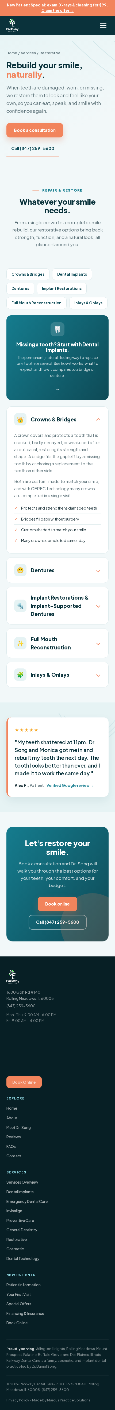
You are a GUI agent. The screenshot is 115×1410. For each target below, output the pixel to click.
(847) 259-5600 (21, 1005)
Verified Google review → (70, 785)
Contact (13, 1155)
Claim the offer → (57, 10)
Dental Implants (72, 274)
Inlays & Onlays (88, 303)
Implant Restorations (62, 288)
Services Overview (22, 1182)
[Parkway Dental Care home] (12, 25)
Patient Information (23, 1284)
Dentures (20, 288)
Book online (57, 903)
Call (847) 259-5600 (32, 148)
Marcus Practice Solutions (68, 1400)
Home (11, 53)
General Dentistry (21, 1229)
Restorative (16, 1239)
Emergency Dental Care (27, 1201)
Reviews (13, 1136)
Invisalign (14, 1210)
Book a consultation (35, 130)
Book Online (24, 1082)
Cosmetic (15, 1248)
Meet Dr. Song (18, 1127)
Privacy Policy (17, 1400)
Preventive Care (20, 1220)
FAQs (11, 1146)
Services (28, 53)
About (11, 1117)
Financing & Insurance (25, 1313)
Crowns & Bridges (27, 274)
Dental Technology (22, 1258)
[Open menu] (103, 25)
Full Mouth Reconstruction (36, 303)
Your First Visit (18, 1294)
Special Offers (18, 1303)
